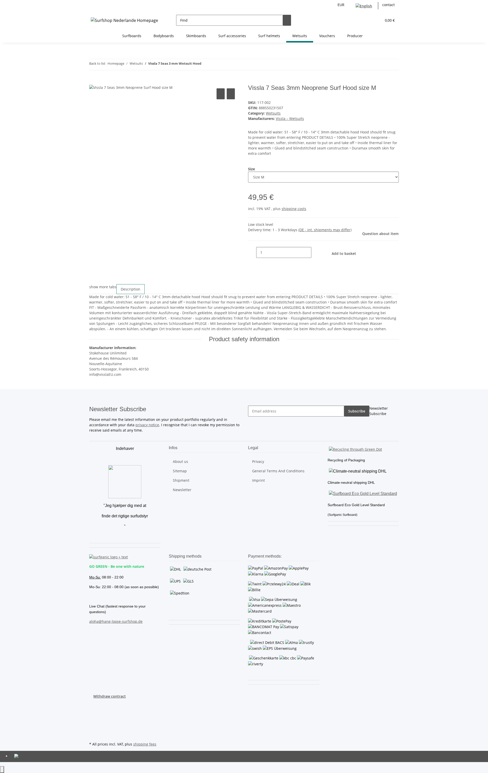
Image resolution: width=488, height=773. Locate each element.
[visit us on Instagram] (93, 722)
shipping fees (144, 744)
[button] (367, 20)
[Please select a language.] (365, 5)
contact (388, 4)
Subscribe (356, 411)
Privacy (258, 461)
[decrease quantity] (252, 252)
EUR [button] (341, 4)
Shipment (181, 480)
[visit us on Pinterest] (93, 717)
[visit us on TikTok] (93, 728)
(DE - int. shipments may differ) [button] (325, 229)
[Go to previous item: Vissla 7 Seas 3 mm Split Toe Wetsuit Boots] (205, 64)
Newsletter (182, 489)
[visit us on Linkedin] (93, 734)
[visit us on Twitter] (93, 711)
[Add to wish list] (231, 93)
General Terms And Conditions (278, 470)
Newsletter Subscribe (378, 411)
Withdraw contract (109, 696)
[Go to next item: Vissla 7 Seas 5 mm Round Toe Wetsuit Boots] (214, 64)
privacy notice (147, 424)
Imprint (258, 480)
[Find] (287, 20)
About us (180, 461)
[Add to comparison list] (221, 93)
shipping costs (294, 208)
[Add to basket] (93, 81)
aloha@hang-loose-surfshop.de (116, 621)
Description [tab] (130, 289)
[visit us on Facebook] (93, 705)
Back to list (97, 63)
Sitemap (180, 470)
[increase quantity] (315, 252)
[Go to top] (2, 769)
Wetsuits (273, 113)
